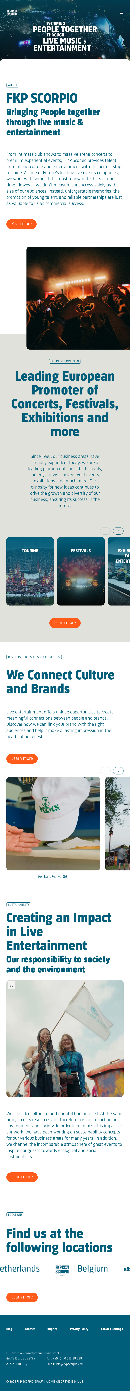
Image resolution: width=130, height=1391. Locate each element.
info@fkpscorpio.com (69, 1364)
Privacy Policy (79, 1329)
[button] (118, 531)
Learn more (65, 622)
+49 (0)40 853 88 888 (67, 1358)
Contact (30, 1329)
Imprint (52, 1329)
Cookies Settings (112, 1329)
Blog (9, 1329)
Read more (21, 223)
